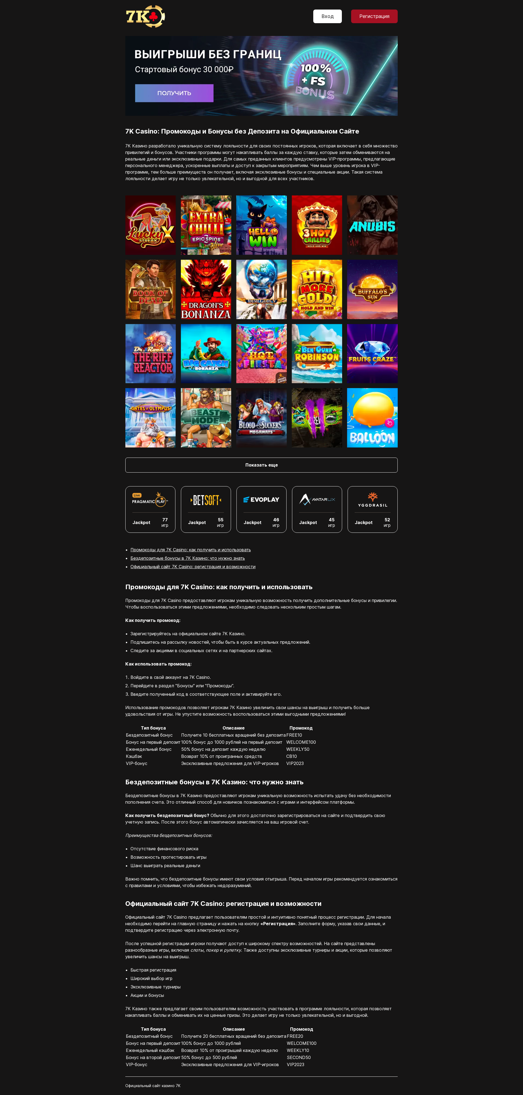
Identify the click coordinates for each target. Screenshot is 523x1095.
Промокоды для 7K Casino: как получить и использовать (190, 549)
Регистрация (374, 16)
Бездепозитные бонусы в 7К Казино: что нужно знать (187, 558)
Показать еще (261, 465)
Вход (327, 16)
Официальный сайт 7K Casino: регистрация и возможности (193, 566)
